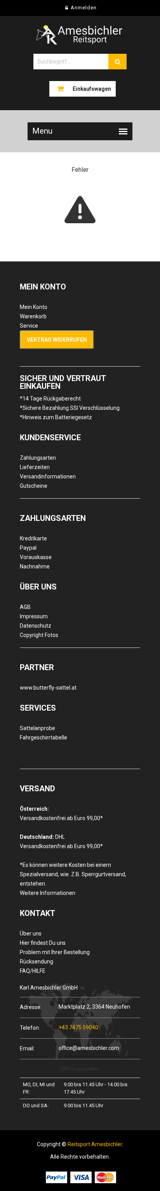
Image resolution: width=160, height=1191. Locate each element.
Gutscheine (33, 486)
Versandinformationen (48, 476)
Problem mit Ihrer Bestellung (55, 952)
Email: (27, 1048)
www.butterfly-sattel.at (48, 688)
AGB (25, 607)
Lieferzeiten (35, 467)
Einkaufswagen (92, 89)
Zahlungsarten (38, 458)
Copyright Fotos (39, 635)
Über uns (31, 933)
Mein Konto (33, 307)
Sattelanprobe (37, 728)
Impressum (34, 616)
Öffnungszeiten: (80, 1069)
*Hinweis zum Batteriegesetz (56, 417)
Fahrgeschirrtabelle (43, 737)
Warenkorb (33, 316)
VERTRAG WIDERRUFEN (57, 340)
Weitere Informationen (47, 893)
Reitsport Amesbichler (95, 1144)
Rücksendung (36, 961)
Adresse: (31, 1007)
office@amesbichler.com (89, 1048)
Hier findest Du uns (43, 943)
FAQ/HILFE (32, 971)
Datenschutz (35, 626)
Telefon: (30, 1027)
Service (29, 326)
